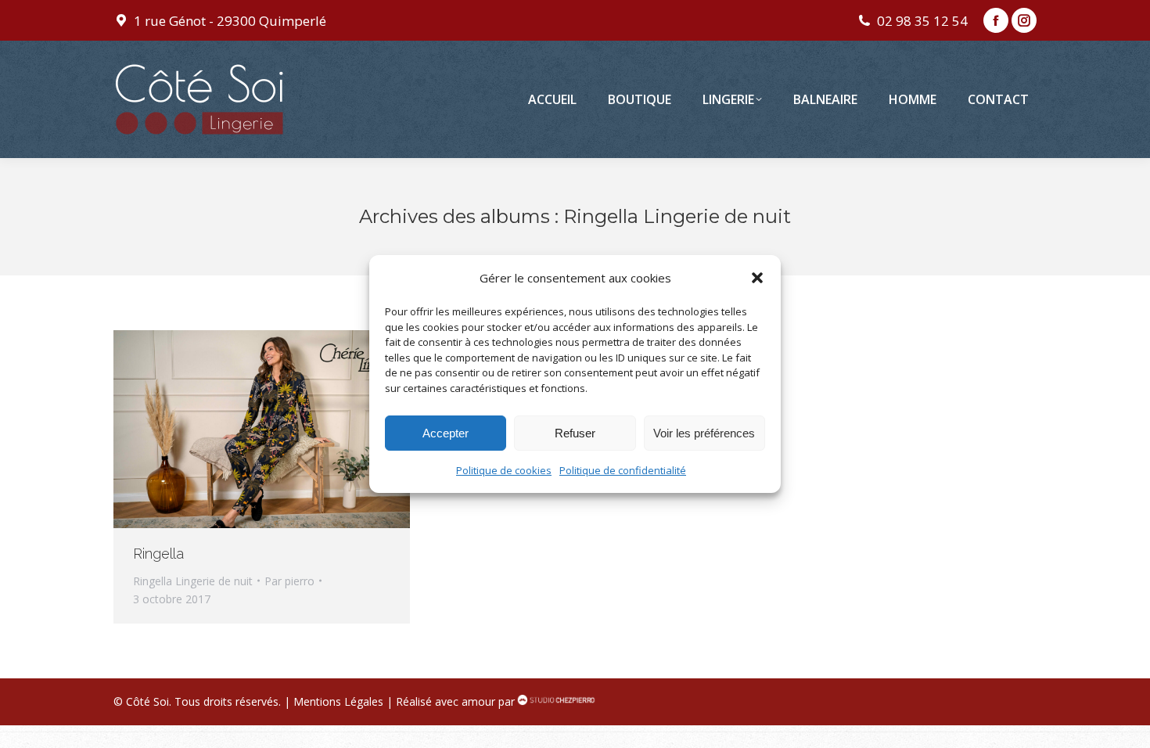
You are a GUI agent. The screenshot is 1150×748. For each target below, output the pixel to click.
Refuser (575, 433)
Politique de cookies (504, 470)
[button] (757, 278)
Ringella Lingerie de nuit (193, 581)
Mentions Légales (338, 701)
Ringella (158, 553)
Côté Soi (147, 701)
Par (289, 581)
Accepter (445, 433)
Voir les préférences (704, 433)
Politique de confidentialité (622, 470)
